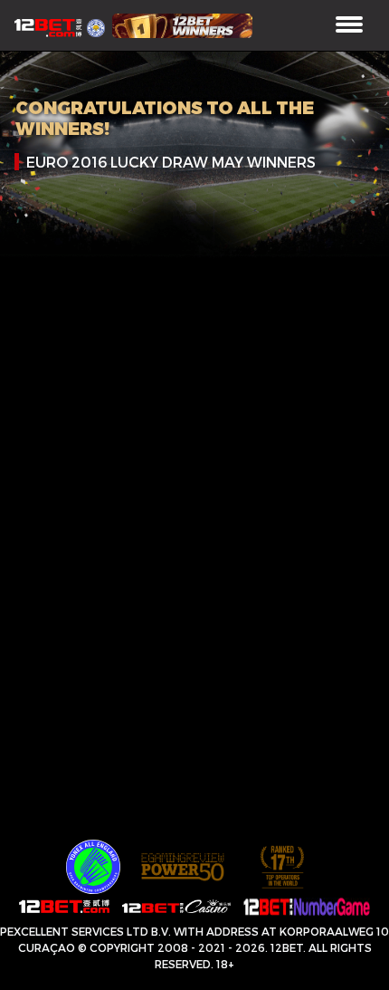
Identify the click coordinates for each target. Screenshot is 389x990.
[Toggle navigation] (349, 26)
